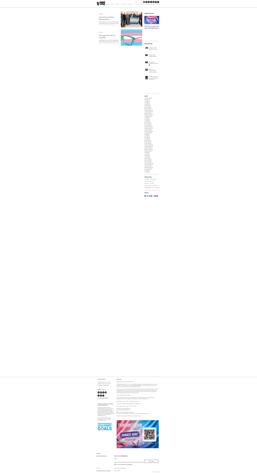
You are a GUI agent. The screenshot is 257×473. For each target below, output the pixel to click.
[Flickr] (146, 2)
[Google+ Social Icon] (151, 196)
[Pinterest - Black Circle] (158, 2)
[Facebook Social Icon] (155, 196)
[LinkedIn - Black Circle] (151, 2)
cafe (153, 181)
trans (153, 187)
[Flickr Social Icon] (153, 196)
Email (115, 458)
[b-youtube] (153, 2)
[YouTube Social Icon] (157, 196)
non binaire (154, 185)
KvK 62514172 (117, 470)
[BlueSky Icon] (144, 2)
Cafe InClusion (153, 179)
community (146, 183)
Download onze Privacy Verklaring (103, 470)
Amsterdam (146, 179)
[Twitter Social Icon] (149, 196)
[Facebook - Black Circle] (156, 2)
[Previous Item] (146, 20)
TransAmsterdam (148, 181)
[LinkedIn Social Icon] (145, 196)
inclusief (152, 183)
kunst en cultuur (148, 185)
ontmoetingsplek (148, 187)
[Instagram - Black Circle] (149, 2)
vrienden (157, 187)
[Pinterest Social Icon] (147, 196)
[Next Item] (157, 20)
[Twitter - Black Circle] (101, 392)
